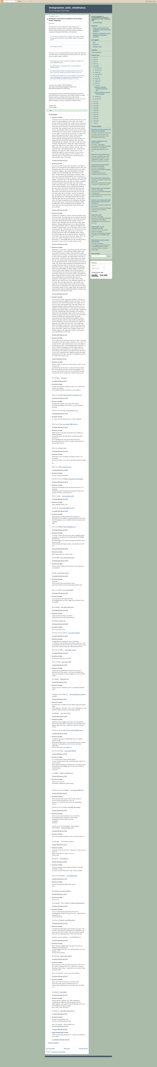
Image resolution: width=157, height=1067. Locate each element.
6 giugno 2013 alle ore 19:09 (59, 831)
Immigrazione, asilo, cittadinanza (67, 7)
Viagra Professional (57, 1032)
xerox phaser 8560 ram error (70, 424)
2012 (94, 101)
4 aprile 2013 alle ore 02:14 (59, 359)
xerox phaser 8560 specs (67, 607)
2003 (94, 121)
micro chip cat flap (65, 713)
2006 (94, 114)
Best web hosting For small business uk (71, 395)
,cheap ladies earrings (63, 573)
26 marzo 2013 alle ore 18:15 (59, 244)
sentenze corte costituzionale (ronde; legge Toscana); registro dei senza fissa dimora (101, 201)
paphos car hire (80, 535)
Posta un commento (53, 1042)
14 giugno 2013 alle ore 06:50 (60, 940)
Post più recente (50, 1048)
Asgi (94, 42)
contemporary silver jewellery (75, 479)
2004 (94, 118)
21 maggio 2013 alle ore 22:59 (60, 511)
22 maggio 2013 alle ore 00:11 (60, 530)
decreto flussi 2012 (96, 215)
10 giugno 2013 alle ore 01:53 (60, 923)
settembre (97, 74)
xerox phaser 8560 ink (74, 633)
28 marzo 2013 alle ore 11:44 (59, 335)
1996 (94, 123)
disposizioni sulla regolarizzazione (100, 154)
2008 (94, 110)
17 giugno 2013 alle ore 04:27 (60, 1014)
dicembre (97, 68)
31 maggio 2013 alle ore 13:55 (60, 653)
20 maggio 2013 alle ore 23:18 (60, 482)
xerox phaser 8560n (68, 590)
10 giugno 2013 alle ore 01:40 (60, 906)
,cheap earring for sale (72, 410)
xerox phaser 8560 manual (67, 557)
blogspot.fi (64, 378)
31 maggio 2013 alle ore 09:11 (60, 636)
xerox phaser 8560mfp (65, 891)
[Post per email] (50, 110)
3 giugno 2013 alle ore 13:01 (59, 776)
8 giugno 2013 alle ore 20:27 (59, 894)
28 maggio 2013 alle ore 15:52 (60, 593)
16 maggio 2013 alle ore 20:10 (60, 451)
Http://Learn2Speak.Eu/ (78, 903)
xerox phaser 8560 (66, 662)
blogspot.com (62, 621)
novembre (97, 70)
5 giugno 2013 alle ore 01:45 (59, 793)
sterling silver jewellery (66, 956)
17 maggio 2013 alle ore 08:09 (60, 470)
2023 (94, 57)
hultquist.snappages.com (66, 773)
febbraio (97, 96)
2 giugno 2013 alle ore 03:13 (59, 682)
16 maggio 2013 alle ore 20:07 (60, 427)
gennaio (97, 99)
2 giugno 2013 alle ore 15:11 (59, 699)
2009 (94, 108)
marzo (96, 85)
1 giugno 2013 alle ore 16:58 (59, 665)
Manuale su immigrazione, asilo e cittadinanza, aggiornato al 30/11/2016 (102, 35)
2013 (94, 66)
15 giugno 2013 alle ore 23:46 (60, 959)
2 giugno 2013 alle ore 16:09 (59, 716)
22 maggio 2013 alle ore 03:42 (60, 548)
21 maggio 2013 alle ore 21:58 (60, 499)
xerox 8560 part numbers (73, 807)
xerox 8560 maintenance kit (67, 1011)
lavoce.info (96, 44)
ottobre (97, 72)
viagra (64, 448)
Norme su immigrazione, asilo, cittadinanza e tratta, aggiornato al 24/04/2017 (102, 29)
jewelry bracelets (67, 467)
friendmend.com (64, 679)
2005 (94, 116)
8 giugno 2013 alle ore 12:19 (59, 844)
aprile (96, 83)
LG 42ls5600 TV (64, 858)
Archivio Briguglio (97, 22)
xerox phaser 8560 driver (77, 790)
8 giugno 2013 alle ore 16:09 (59, 861)
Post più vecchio (83, 1048)
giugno (97, 78)
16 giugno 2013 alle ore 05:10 (60, 976)
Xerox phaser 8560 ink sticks (67, 508)
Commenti (96, 268)
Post (95, 265)
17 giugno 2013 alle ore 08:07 (60, 1029)
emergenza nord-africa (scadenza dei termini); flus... (101, 88)
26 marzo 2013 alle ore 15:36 (59, 210)
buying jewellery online (68, 496)
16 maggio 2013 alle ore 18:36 (60, 413)
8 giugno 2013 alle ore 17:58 (59, 879)
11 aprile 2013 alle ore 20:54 (59, 381)
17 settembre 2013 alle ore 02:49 (60, 1039)
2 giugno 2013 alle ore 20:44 (59, 733)
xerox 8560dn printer (72, 875)
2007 (94, 112)
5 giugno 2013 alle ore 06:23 (59, 810)
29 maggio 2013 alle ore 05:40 (60, 610)
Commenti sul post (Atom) (58, 1052)
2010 (94, 106)
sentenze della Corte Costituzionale (100, 188)
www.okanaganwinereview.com (60, 1026)
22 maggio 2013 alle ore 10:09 (60, 560)
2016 (94, 59)
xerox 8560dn (63, 992)
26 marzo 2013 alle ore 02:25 (59, 160)
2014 (94, 64)
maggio (97, 81)
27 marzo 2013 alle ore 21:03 (59, 294)
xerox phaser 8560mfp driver (75, 730)
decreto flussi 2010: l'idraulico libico (100, 178)
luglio (96, 76)
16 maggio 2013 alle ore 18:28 (60, 398)
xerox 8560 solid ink (70, 920)
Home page (67, 1048)
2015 (94, 61)
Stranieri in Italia (97, 46)
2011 (94, 103)
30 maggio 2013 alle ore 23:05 (60, 624)
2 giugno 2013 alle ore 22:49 (59, 754)
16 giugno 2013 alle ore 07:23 (60, 995)
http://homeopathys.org (70, 526)
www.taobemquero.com (67, 827)
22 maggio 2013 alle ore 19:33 (60, 576)
